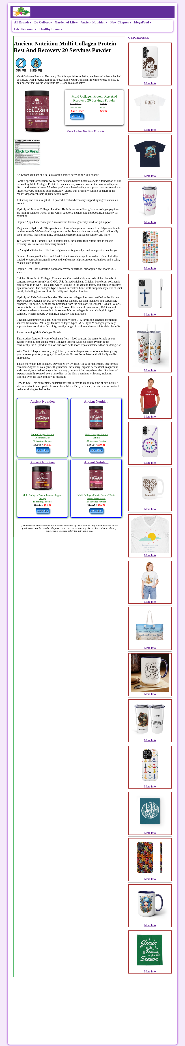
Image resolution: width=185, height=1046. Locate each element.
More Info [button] (77, 116)
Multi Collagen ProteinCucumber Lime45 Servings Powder (42, 437)
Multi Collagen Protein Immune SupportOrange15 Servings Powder (42, 498)
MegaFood (141, 22)
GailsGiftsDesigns (138, 37)
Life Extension (24, 29)
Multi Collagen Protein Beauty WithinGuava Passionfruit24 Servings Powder (96, 498)
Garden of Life (65, 22)
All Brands (21, 22)
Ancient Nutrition (93, 22)
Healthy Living (49, 29)
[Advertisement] (92, 1005)
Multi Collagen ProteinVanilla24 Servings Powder (96, 437)
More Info (150, 83)
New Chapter (119, 22)
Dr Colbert (42, 22)
